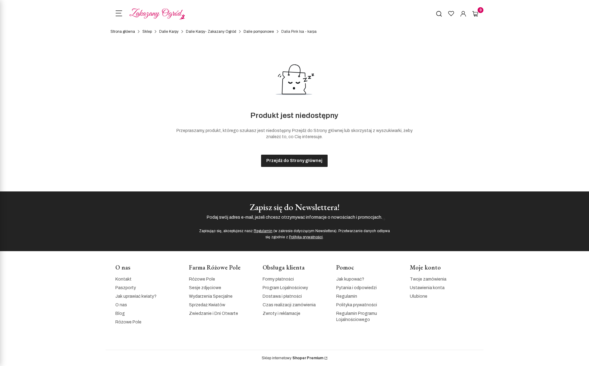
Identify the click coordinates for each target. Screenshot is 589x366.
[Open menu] (118, 14)
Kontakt (123, 279)
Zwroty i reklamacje (281, 313)
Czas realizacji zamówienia (289, 305)
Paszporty (125, 287)
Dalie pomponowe (259, 31)
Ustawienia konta (427, 287)
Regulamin (263, 231)
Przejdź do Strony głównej (294, 160)
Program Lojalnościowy (285, 287)
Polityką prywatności (306, 237)
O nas (121, 305)
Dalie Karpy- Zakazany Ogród (211, 31)
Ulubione (418, 296)
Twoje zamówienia (428, 279)
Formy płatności (278, 279)
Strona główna (122, 31)
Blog (120, 313)
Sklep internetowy (292, 358)
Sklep (147, 31)
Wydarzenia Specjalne (211, 296)
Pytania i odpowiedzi (356, 287)
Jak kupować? (350, 279)
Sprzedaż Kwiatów (207, 305)
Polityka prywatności (356, 305)
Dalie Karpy (169, 31)
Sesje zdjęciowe (205, 287)
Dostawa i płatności (282, 296)
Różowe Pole (128, 322)
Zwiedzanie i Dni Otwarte (213, 313)
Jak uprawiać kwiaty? (135, 296)
